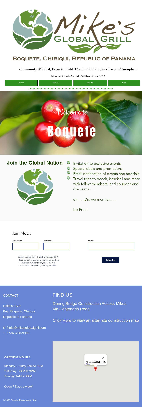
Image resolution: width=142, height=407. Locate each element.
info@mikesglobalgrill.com (27, 327)
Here (67, 320)
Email (90, 241)
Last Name (48, 241)
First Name (17, 241)
